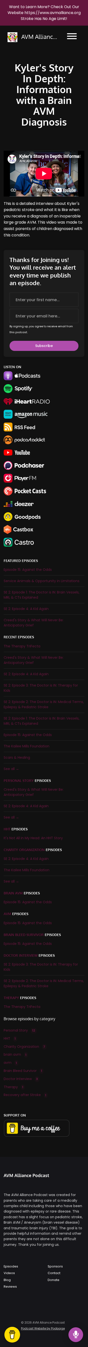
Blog (7, 1280)
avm (7, 914)
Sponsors (55, 1266)
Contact (54, 1273)
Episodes (11, 1266)
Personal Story (19, 780)
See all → (11, 768)
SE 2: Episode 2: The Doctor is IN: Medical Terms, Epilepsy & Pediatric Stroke (44, 704)
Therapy (11, 998)
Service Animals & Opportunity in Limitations (41, 580)
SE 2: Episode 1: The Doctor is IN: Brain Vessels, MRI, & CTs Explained (41, 595)
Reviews (10, 1286)
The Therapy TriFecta (22, 646)
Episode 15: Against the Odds (28, 569)
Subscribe (44, 345)
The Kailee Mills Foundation (26, 746)
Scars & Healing (17, 757)
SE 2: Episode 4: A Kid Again (26, 608)
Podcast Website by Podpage (43, 1328)
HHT (7, 829)
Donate (53, 1280)
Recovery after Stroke (25, 1095)
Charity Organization (24, 850)
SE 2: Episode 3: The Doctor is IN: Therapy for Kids (41, 688)
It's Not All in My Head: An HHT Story (33, 838)
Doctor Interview (21, 955)
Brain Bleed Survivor (24, 935)
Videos (9, 1273)
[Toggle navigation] (71, 37)
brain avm (13, 893)
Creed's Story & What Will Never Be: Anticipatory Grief (34, 623)
